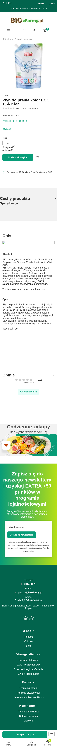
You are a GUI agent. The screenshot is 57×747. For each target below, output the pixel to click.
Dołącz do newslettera (21, 535)
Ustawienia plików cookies (27, 697)
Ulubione (28, 720)
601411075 (30, 584)
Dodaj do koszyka (17, 157)
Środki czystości (24, 39)
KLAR (5, 95)
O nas (52, 3)
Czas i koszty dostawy (28, 664)
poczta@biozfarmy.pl (30, 592)
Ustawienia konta (28, 716)
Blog (28, 646)
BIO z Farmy (8, 39)
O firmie (28, 641)
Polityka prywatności (28, 692)
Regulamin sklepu (28, 688)
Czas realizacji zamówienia (28, 669)
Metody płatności (28, 660)
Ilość (4, 138)
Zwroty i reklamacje (28, 674)
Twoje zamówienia (28, 711)
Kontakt (40, 3)
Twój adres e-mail (15, 527)
